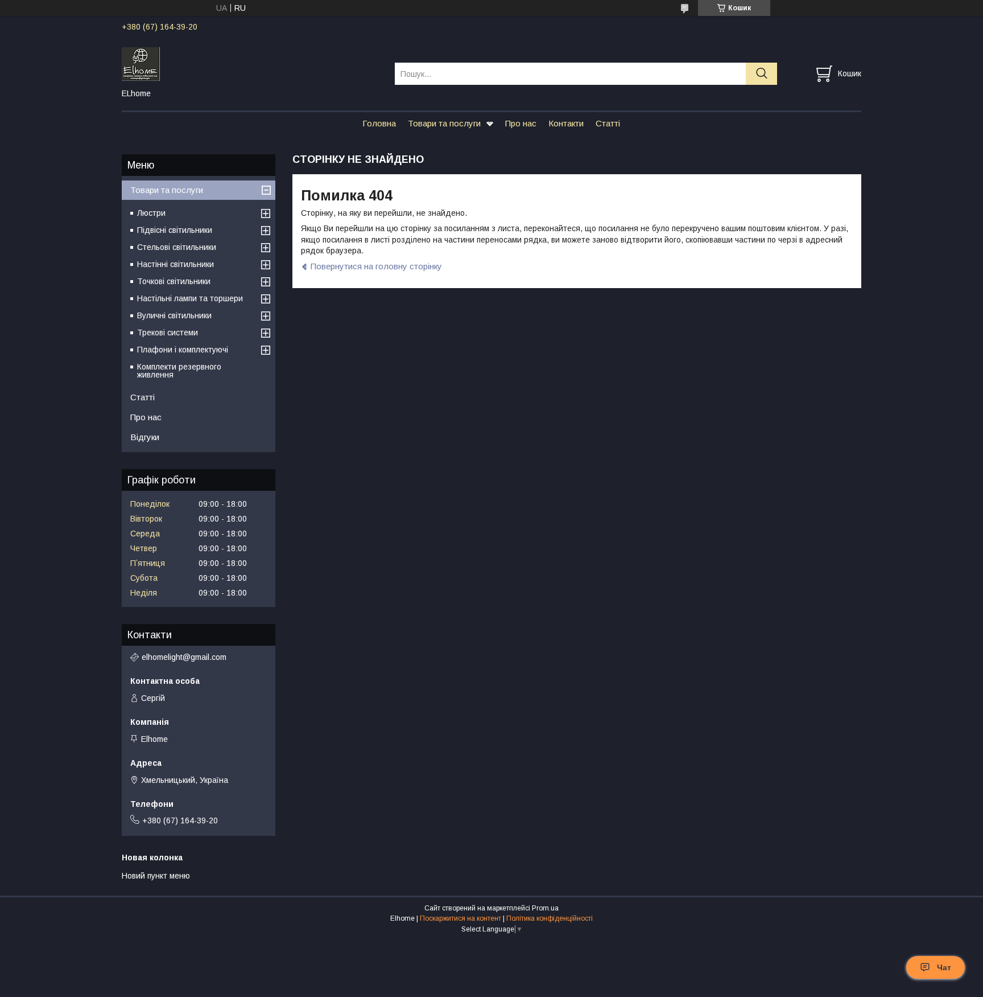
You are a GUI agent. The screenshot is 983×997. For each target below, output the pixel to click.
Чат (944, 967)
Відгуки (144, 437)
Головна (379, 123)
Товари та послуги (444, 123)
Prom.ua (545, 908)
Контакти (566, 123)
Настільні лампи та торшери (190, 298)
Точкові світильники (173, 281)
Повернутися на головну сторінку (376, 266)
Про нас (520, 123)
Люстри (151, 213)
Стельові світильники (176, 247)
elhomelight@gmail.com (184, 657)
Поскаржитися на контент (460, 918)
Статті (608, 123)
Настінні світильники (175, 264)
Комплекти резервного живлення (179, 370)
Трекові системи (167, 332)
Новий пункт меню (156, 875)
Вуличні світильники (174, 315)
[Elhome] (251, 63)
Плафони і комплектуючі (182, 349)
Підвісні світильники (174, 230)
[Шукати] (761, 74)
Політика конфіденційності (549, 918)
